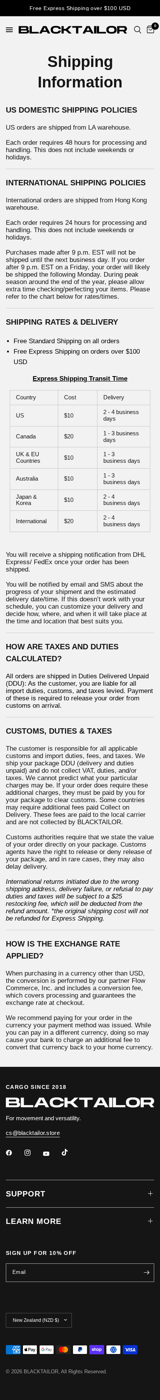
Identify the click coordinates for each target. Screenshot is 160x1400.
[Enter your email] (146, 1272)
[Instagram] (33, 1152)
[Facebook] (14, 1152)
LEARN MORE (33, 1221)
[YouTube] (51, 1153)
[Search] (137, 29)
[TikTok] (70, 1152)
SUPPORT (25, 1193)
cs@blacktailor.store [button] (33, 1133)
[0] (149, 29)
